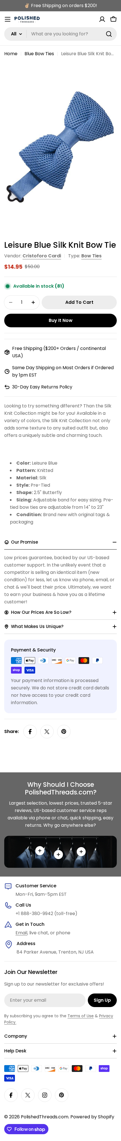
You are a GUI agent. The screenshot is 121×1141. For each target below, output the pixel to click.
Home (10, 53)
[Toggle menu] (7, 19)
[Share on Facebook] (30, 731)
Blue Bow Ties (39, 53)
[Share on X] (47, 731)
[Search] (109, 34)
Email (21, 933)
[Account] (102, 19)
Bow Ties (91, 256)
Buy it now (61, 320)
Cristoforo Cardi (42, 256)
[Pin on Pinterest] (64, 731)
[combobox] (60, 34)
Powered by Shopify (92, 1117)
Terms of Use (81, 1016)
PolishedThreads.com (44, 1117)
